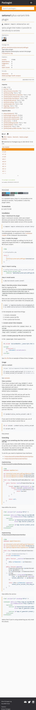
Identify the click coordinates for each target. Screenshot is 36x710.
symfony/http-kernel (10, 100)
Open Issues (6, 67)
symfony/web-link (9, 104)
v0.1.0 (4, 173)
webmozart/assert (9, 108)
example (7, 378)
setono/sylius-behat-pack (11, 119)
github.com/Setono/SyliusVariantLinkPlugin (15, 47)
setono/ (6, 15)
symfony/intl (7, 126)
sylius (10, 137)
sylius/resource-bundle (11, 91)
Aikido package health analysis (11, 76)
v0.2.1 (4, 159)
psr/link (6, 89)
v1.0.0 (4, 157)
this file (6, 358)
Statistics (3, 707)
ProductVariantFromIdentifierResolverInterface (18, 456)
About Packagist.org (6, 701)
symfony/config (8, 93)
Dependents (5, 61)
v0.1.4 (4, 164)
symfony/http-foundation (11, 98)
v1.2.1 (4, 149)
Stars (3, 65)
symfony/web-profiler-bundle (13, 128)
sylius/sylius (7, 121)
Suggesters (5, 63)
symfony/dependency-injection (13, 95)
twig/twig (6, 106)
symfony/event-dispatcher (12, 96)
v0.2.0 (4, 161)
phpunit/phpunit (9, 113)
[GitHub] (33, 702)
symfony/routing (9, 102)
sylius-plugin (24, 137)
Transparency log (7, 53)
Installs (4, 59)
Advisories (5, 74)
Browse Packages (5, 709)
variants (16, 137)
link (5, 137)
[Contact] (25, 702)
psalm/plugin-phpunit (10, 115)
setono (5, 139)
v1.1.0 (4, 154)
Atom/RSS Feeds (5, 703)
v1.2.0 (4, 152)
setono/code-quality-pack (11, 117)
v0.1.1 (4, 171)
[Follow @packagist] (29, 702)
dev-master (5, 147)
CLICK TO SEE (7, 209)
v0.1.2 (4, 169)
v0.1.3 (4, 166)
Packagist (7, 2)
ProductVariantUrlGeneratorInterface (15, 459)
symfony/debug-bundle (11, 123)
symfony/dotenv (8, 124)
